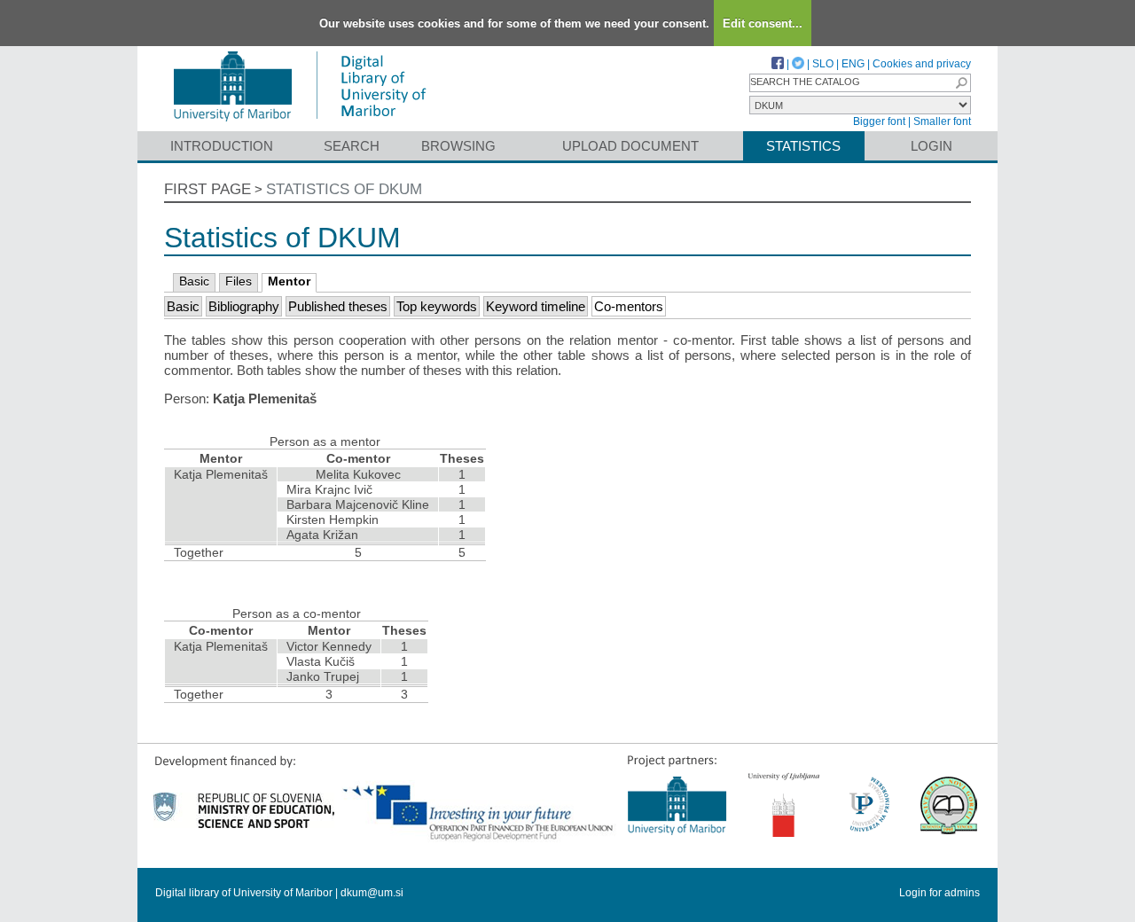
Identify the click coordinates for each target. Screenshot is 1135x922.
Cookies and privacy (922, 64)
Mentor (289, 281)
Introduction (221, 145)
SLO (823, 64)
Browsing (458, 145)
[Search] (961, 82)
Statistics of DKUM (344, 189)
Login (931, 145)
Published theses (337, 306)
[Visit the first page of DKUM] (299, 122)
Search (352, 145)
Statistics (803, 145)
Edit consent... (762, 23)
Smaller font (942, 121)
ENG (853, 64)
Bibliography (243, 306)
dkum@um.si (371, 893)
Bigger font (879, 121)
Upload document (630, 145)
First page (207, 189)
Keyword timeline (535, 306)
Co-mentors (628, 306)
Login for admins (939, 893)
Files (238, 281)
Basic (194, 281)
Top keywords (436, 306)
